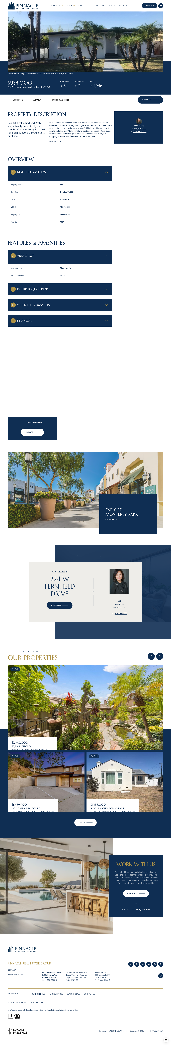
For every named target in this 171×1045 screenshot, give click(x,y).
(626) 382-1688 (72, 980)
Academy (123, 6)
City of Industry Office (76, 972)
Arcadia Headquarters (52, 972)
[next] (159, 656)
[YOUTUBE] (148, 964)
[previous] (151, 656)
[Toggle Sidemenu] (160, 5)
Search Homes (73, 994)
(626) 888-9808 (143, 909)
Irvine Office (100, 972)
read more (110, 519)
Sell (88, 6)
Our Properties (38, 994)
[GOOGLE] (160, 975)
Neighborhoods (56, 994)
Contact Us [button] (149, 6)
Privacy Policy (156, 1031)
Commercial (99, 6)
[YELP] (160, 964)
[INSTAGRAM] (136, 964)
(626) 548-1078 (140, 129)
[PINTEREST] (154, 964)
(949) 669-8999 (101, 980)
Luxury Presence (116, 1031)
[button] (150, 100)
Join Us (112, 6)
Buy (80, 6)
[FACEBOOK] (130, 964)
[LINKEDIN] (142, 964)
